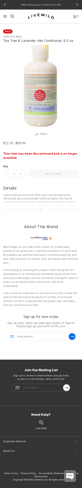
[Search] (12, 16)
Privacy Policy (28, 473)
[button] (4, 4)
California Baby (12, 36)
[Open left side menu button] (5, 16)
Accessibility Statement (52, 473)
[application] (70, 476)
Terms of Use (11, 473)
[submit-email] (66, 387)
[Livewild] (41, 16)
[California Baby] (41, 238)
